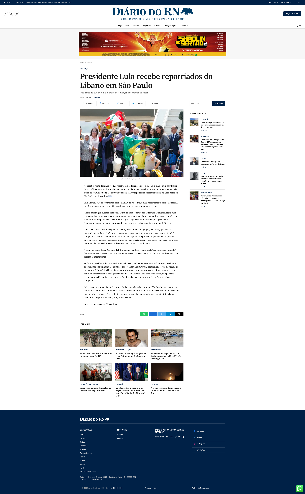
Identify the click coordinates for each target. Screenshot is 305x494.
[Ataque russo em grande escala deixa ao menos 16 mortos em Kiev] (167, 372)
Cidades (157, 26)
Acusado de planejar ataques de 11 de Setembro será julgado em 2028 (130, 356)
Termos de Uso (151, 488)
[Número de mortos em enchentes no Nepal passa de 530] (96, 338)
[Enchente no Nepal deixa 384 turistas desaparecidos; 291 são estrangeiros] (167, 338)
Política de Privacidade (200, 488)
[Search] (296, 25)
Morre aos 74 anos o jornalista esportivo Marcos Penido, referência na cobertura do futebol (212, 180)
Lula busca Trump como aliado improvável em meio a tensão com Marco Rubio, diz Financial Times (130, 392)
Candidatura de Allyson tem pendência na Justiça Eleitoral (212, 162)
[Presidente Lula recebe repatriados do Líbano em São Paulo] (131, 143)
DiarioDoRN (117, 488)
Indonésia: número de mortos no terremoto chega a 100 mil (95, 389)
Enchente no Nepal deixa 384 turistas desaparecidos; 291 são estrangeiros (166, 356)
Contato (297, 2)
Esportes (147, 26)
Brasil (203, 186)
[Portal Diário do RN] (152, 14)
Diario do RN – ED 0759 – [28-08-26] (169, 437)
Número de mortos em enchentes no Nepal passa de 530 (96, 354)
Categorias (272, 2)
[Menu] (300, 25)
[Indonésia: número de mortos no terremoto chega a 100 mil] (96, 372)
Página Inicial (123, 26)
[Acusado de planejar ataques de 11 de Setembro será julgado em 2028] (131, 338)
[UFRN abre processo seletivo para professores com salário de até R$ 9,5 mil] (194, 122)
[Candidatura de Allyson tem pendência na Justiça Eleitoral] (194, 161)
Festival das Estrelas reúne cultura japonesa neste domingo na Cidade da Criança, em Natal (213, 199)
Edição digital (286, 2)
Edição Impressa (292, 14)
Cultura (204, 206)
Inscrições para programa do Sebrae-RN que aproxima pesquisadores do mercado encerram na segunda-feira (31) (44, 2)
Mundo (97, 97)
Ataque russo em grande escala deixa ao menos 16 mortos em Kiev (166, 390)
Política (136, 26)
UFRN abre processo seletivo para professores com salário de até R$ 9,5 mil (212, 124)
